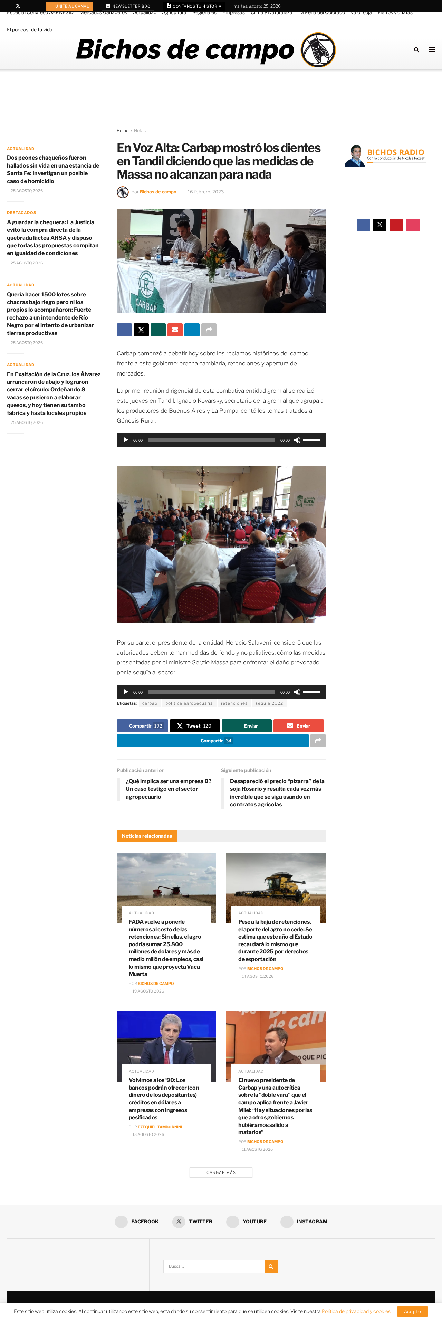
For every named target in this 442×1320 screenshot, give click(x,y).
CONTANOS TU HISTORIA (197, 6)
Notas (140, 130)
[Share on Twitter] (141, 329)
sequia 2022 (269, 703)
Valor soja (361, 12)
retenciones (234, 703)
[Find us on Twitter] (18, 6)
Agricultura (174, 12)
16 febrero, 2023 (206, 191)
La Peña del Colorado (321, 12)
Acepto (412, 1311)
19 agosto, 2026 (148, 991)
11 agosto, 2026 (257, 1149)
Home (122, 130)
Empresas (233, 12)
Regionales (204, 12)
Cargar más (221, 1172)
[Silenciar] (297, 440)
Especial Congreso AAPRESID (40, 12)
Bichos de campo (158, 191)
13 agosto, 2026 (148, 1134)
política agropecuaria (189, 703)
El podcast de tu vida (29, 29)
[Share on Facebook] (124, 329)
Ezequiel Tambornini (160, 1126)
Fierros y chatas (395, 12)
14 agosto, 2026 (257, 976)
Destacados (21, 212)
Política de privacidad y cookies (357, 1311)
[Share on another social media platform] (209, 329)
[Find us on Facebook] (9, 6)
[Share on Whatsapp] (158, 329)
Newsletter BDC (131, 6)
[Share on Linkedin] (192, 329)
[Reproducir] (125, 440)
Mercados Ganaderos (103, 12)
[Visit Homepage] (205, 49)
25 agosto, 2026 (26, 190)
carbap (149, 703)
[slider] (312, 439)
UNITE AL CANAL (72, 6)
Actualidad (144, 12)
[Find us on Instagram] (36, 6)
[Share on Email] (175, 329)
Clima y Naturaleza (271, 12)
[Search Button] (416, 49)
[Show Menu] (432, 49)
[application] (221, 440)
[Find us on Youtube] (27, 6)
